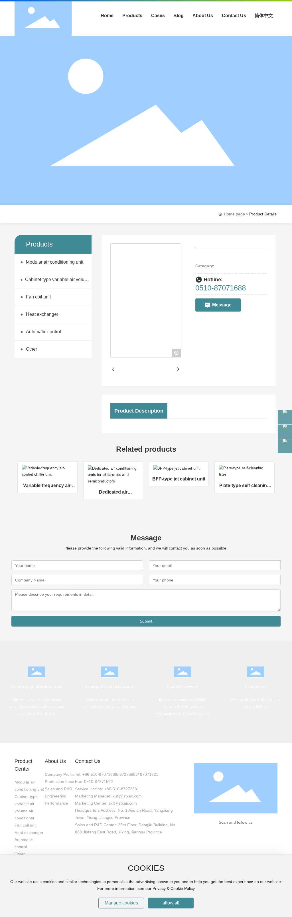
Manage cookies (121, 902)
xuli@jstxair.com (127, 796)
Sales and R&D (58, 789)
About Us (55, 761)
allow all (171, 902)
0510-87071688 (220, 288)
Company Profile (60, 774)
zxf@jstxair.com (123, 803)
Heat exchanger (29, 832)
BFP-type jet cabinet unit (178, 478)
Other (20, 854)
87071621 (149, 774)
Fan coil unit (25, 825)
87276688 (128, 774)
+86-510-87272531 (121, 789)
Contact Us (87, 761)
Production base (59, 781)
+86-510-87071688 (99, 774)
